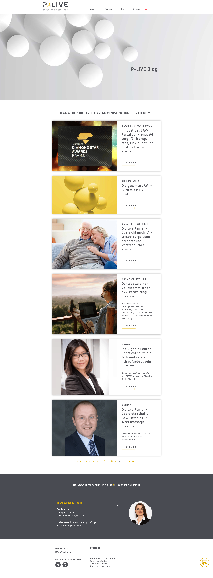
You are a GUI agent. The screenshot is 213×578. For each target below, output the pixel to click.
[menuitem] (145, 9)
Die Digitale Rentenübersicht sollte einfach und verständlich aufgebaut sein (137, 355)
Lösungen (93, 9)
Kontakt (136, 9)
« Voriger (79, 461)
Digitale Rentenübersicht (135, 224)
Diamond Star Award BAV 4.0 (137, 126)
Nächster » (133, 461)
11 (124, 461)
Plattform (109, 9)
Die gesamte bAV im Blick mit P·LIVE (137, 187)
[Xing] (58, 564)
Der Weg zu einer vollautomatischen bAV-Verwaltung (136, 287)
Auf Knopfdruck (130, 181)
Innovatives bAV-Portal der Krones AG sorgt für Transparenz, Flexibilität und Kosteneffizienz (138, 138)
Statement (127, 344)
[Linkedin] (65, 564)
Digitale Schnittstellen (134, 279)
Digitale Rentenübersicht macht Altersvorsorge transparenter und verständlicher (137, 236)
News (122, 9)
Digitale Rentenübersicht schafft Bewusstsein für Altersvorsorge (135, 415)
